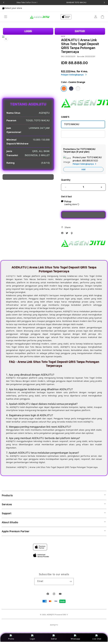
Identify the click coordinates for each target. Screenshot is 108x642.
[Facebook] (63, 234)
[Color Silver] (78, 88)
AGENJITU (11, 276)
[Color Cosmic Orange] (64, 88)
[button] (5, 16)
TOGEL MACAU (72, 134)
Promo (11, 639)
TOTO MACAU (71, 124)
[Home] (40, 17)
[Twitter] (68, 234)
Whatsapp (75, 639)
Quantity (65, 180)
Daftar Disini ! (31, 2)
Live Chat (96, 639)
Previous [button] (3, 2)
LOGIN (28, 31)
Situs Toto (27, 3)
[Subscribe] (70, 581)
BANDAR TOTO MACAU (76, 3)
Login (32, 639)
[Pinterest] (72, 234)
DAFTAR (80, 31)
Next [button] (104, 2)
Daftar (54, 639)
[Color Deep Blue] (71, 88)
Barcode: (81, 56)
